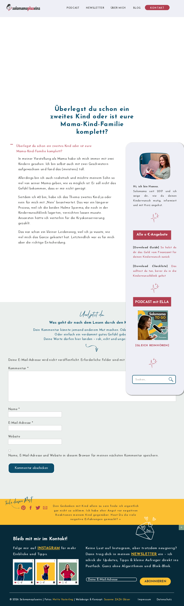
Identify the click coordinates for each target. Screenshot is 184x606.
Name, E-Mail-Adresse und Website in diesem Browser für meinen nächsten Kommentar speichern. (83, 455)
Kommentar (18, 368)
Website (14, 436)
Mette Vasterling (63, 599)
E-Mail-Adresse (20, 422)
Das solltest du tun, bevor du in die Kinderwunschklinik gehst (155, 271)
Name (14, 409)
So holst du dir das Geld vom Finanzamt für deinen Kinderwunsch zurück (155, 252)
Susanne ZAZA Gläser (117, 599)
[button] (65, 149)
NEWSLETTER (144, 554)
